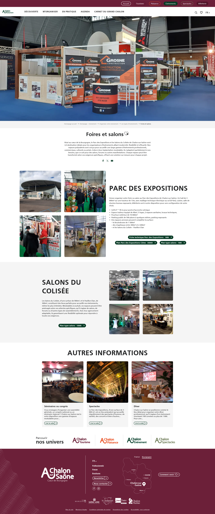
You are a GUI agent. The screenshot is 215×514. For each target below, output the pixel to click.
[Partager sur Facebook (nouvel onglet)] (103, 161)
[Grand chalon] (121, 500)
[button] (196, 12)
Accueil (126, 3)
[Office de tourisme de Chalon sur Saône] (10, 11)
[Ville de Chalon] (134, 500)
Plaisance (154, 3)
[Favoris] (201, 12)
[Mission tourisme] (94, 500)
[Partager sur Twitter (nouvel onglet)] (107, 161)
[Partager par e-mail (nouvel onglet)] (112, 161)
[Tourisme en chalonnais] (107, 500)
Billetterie (202, 3)
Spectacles (187, 3)
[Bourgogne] (80, 500)
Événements (171, 3)
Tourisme (140, 3)
